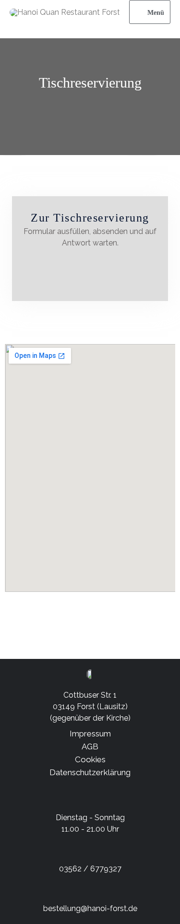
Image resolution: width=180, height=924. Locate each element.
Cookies (90, 759)
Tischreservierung (90, 82)
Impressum (90, 733)
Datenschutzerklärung (90, 772)
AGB (90, 746)
